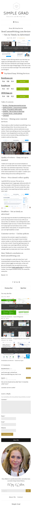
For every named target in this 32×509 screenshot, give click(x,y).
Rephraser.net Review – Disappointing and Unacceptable (15, 338)
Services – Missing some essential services (14, 105)
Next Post (23, 288)
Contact (20, 497)
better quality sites (17, 267)
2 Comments (21, 38)
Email (3, 422)
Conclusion (6, 115)
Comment (4, 399)
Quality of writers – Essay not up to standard (15, 107)
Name (3, 416)
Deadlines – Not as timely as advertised (13, 111)
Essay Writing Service (16, 28)
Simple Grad (16, 504)
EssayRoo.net (5, 85)
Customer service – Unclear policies (12, 113)
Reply (28, 368)
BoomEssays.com (7, 78)
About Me (12, 497)
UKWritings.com (6, 93)
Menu (16, 22)
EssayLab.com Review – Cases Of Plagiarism (12, 316)
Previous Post (8, 288)
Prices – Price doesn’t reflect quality (12, 109)
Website (3, 428)
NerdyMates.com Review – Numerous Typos (12, 360)
